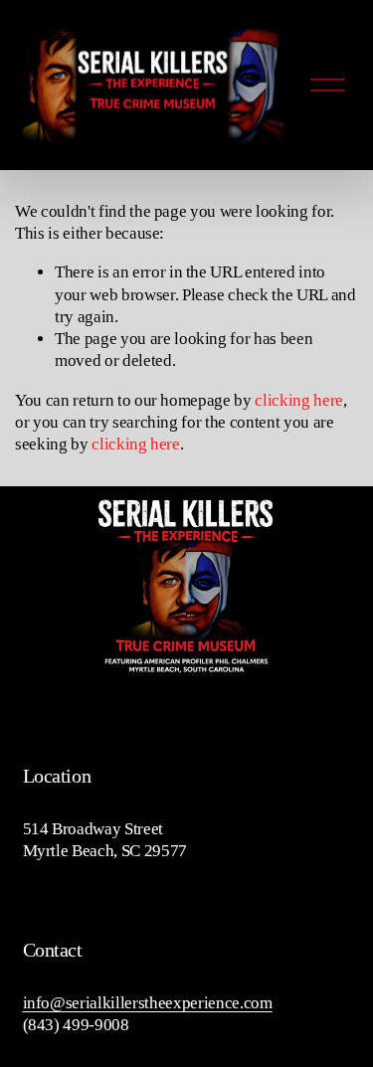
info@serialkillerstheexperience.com (148, 1002)
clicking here (299, 400)
